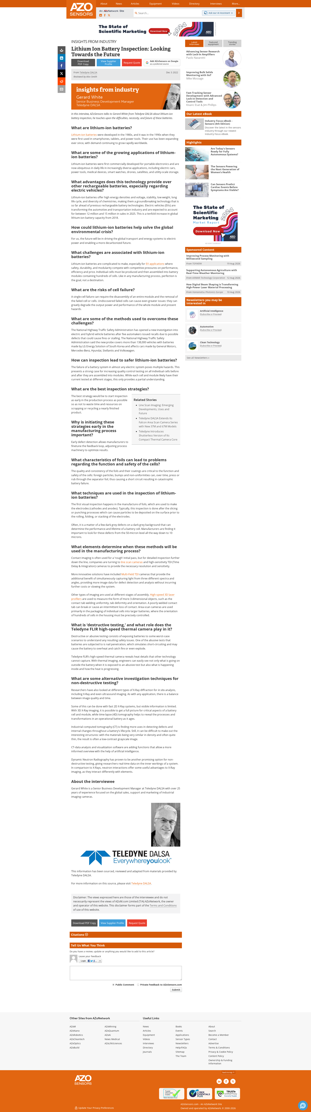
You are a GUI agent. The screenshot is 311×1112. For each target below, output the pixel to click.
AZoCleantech (77, 1039)
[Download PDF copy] (61, 50)
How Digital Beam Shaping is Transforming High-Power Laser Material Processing (212, 286)
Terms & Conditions (219, 1047)
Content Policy (216, 1056)
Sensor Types (183, 1039)
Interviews (148, 1043)
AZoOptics (75, 1043)
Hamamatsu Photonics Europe (207, 292)
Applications (182, 1034)
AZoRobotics (76, 1034)
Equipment (149, 1034)
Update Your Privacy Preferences (96, 1107)
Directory (148, 1047)
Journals (147, 1051)
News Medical (112, 1039)
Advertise (213, 1043)
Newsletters (182, 1043)
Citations (78, 935)
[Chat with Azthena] (303, 1105)
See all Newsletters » (198, 357)
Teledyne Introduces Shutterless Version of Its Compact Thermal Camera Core (158, 435)
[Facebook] (61, 66)
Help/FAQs (181, 1047)
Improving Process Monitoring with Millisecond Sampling (207, 257)
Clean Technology (210, 342)
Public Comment (124, 984)
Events (179, 1030)
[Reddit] (61, 81)
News (146, 1026)
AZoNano (75, 1030)
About (211, 1026)
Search (212, 1030)
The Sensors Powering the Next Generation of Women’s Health (225, 169)
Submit (176, 989)
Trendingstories (232, 43)
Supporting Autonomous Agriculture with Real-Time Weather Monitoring (211, 271)
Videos (146, 1039)
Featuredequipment (213, 43)
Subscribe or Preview (211, 314)
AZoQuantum (112, 1030)
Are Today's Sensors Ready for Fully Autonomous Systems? (224, 151)
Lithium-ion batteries (84, 135)
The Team (181, 1056)
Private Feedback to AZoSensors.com (161, 984)
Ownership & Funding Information (220, 1062)
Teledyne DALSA (141, 883)
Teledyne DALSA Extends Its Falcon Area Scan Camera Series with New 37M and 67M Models (158, 422)
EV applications (155, 264)
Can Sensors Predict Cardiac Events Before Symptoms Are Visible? (225, 187)
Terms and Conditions (163, 905)
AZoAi (108, 1034)
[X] (61, 73)
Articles (147, 1030)
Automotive (206, 326)
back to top (227, 1072)
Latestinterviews (194, 43)
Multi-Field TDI (130, 574)
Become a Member (218, 1034)
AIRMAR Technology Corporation (208, 277)
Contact (212, 1039)
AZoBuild (74, 1047)
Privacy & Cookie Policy (220, 1051)
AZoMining (110, 1026)
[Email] (61, 89)
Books (179, 1026)
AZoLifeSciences (113, 1043)
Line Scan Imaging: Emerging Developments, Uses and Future (156, 409)
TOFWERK (197, 263)
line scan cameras (132, 562)
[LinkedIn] (61, 58)
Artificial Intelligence (211, 310)
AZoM (73, 1026)
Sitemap (180, 1051)
